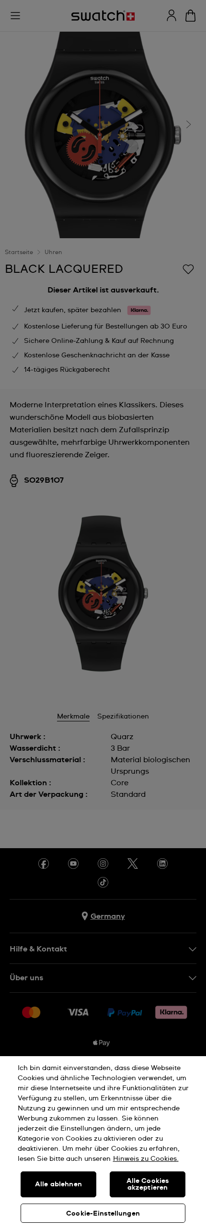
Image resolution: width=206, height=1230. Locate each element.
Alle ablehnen (58, 1184)
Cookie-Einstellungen (103, 1213)
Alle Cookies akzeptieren (147, 1184)
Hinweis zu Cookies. (146, 1159)
